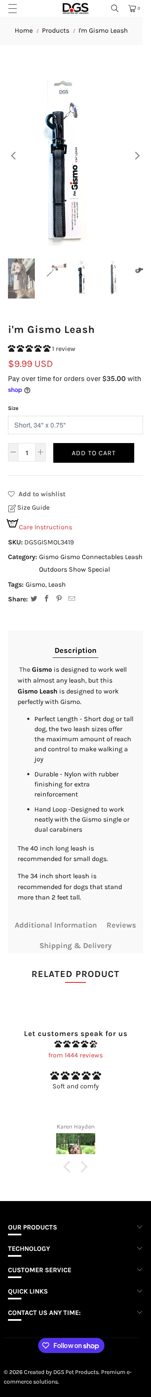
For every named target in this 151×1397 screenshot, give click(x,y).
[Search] (115, 8)
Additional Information (56, 925)
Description (75, 650)
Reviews (121, 925)
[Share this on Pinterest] (59, 599)
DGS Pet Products (76, 1372)
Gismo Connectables (91, 557)
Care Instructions (45, 527)
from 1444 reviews (75, 1055)
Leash (134, 557)
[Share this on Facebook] (46, 599)
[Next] (136, 156)
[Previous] (14, 156)
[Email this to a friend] (72, 599)
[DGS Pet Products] (75, 8)
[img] (75, 1044)
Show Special (89, 569)
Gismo (49, 557)
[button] (30, 349)
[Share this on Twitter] (34, 599)
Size (13, 408)
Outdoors (53, 569)
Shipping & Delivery (75, 945)
